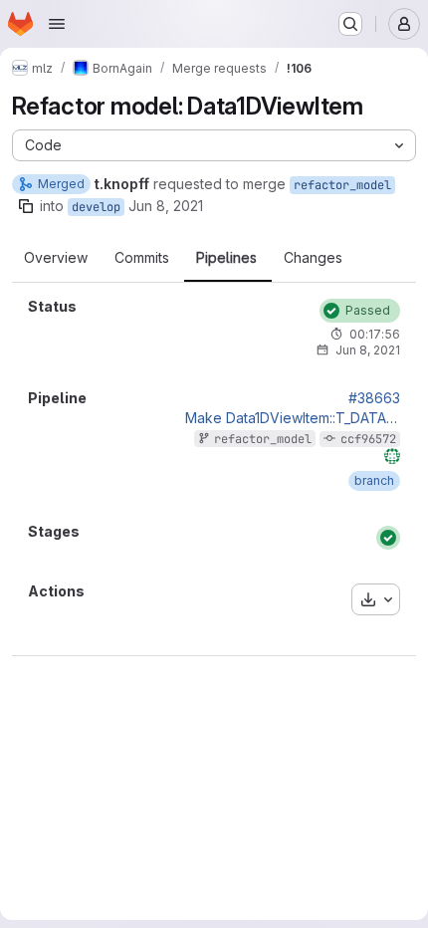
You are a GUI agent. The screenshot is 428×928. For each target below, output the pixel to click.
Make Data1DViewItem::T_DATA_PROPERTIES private (292, 418)
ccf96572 (368, 439)
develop (96, 207)
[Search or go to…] (350, 24)
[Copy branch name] (26, 206)
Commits (141, 258)
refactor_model (342, 185)
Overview (56, 258)
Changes (313, 258)
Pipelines (226, 258)
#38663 (374, 398)
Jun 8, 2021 (165, 205)
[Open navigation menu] (57, 24)
